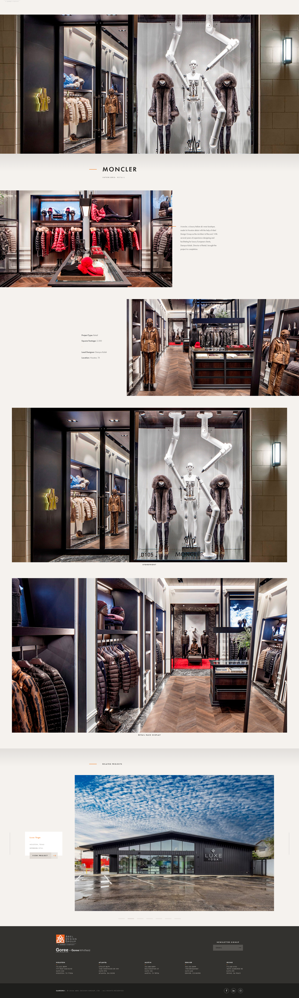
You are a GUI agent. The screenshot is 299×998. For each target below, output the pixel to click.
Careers (60, 991)
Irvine (229, 962)
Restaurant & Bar (45, 847)
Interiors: (109, 177)
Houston (60, 962)
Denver (188, 962)
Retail (121, 177)
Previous (10, 844)
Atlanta (103, 962)
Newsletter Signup (228, 942)
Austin (148, 962)
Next (289, 844)
